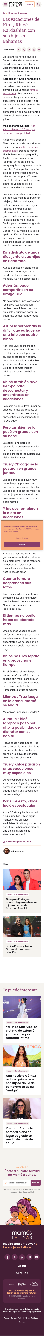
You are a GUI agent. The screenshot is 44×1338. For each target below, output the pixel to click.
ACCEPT (22, 544)
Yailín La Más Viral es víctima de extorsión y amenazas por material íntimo (21, 1032)
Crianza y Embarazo (17, 13)
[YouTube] (37, 1257)
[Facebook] (7, 1257)
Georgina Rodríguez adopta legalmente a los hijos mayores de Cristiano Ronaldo (21, 903)
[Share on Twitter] (24, 49)
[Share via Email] (39, 49)
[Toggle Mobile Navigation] (5, 4)
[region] (22, 535)
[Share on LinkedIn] (29, 49)
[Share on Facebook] (19, 49)
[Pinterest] (22, 1257)
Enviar (35, 1182)
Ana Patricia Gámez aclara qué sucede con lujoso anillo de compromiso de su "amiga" (21, 1083)
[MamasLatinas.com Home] (15, 4)
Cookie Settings (22, 538)
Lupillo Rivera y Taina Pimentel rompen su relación (19, 949)
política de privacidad (25, 1192)
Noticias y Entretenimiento (17, 895)
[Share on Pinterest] (34, 49)
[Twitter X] (15, 1257)
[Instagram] (29, 1257)
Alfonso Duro (17, 851)
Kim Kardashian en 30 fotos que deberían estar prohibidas (19, 129)
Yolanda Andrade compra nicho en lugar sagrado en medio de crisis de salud (19, 1135)
